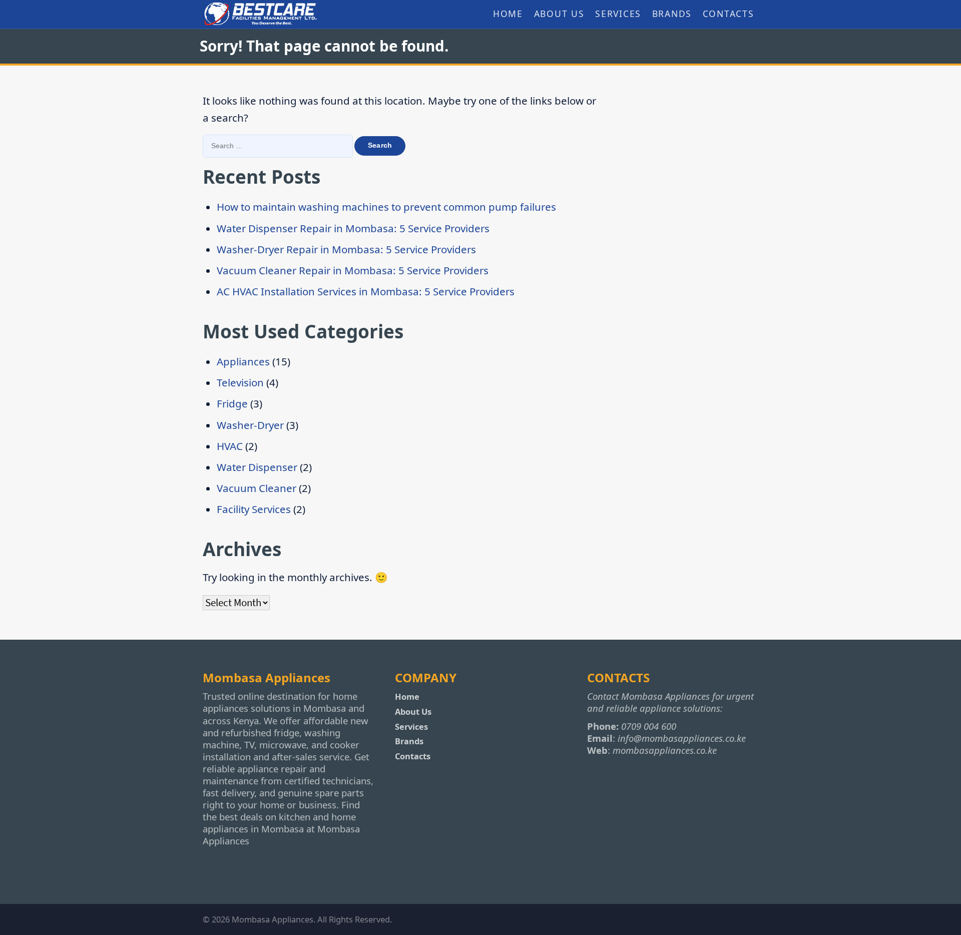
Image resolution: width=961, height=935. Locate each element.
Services (618, 14)
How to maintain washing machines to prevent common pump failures (386, 207)
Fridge (232, 403)
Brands (672, 14)
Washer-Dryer (250, 425)
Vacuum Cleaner (256, 488)
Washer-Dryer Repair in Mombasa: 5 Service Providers (346, 249)
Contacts (728, 14)
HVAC (230, 446)
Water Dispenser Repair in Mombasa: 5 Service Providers (353, 228)
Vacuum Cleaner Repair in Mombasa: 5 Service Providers (353, 270)
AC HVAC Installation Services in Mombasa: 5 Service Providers (366, 291)
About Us (559, 14)
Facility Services (254, 509)
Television (240, 382)
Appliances (243, 361)
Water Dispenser (257, 467)
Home (508, 14)
